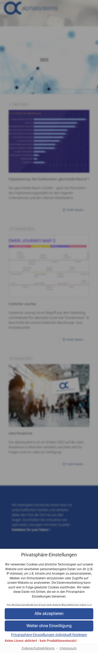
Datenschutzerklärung (38, 648)
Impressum (68, 648)
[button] (49, 626)
